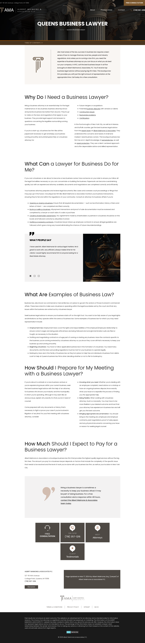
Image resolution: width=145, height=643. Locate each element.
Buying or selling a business (40, 209)
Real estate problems (87, 115)
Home (62, 30)
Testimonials (72, 555)
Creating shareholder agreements (43, 216)
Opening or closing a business (41, 203)
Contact (121, 10)
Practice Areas (106, 10)
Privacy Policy (73, 607)
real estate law (107, 140)
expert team (86, 131)
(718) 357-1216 (139, 10)
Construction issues (86, 112)
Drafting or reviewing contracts (41, 222)
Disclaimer (31, 587)
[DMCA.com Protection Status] (72, 632)
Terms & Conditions (54, 607)
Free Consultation (134, 3)
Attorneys (97, 536)
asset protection (83, 143)
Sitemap (87, 607)
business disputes (93, 109)
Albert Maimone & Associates (104, 131)
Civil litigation (84, 118)
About (92, 10)
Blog (97, 607)
